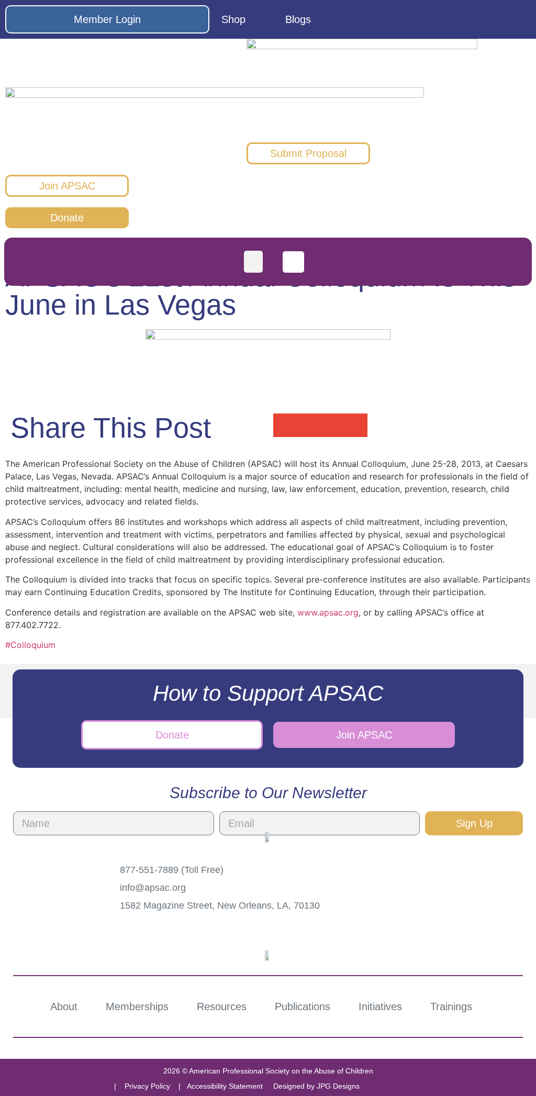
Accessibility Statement (225, 1086)
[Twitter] (465, 19)
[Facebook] (439, 19)
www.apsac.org (328, 612)
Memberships (137, 1006)
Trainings (451, 1006)
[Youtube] (492, 19)
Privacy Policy (147, 1086)
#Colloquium (30, 645)
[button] (253, 262)
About (63, 1006)
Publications (302, 1006)
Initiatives (380, 1006)
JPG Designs (338, 1086)
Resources (222, 1006)
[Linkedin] (519, 19)
